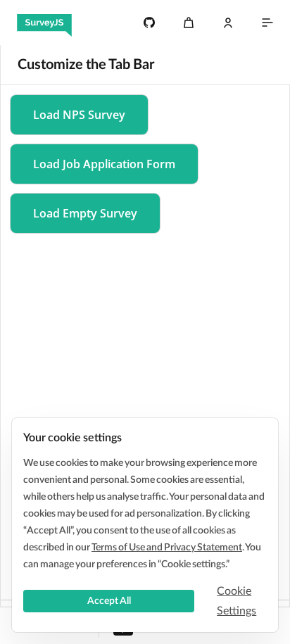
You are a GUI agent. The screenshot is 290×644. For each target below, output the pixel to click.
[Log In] (228, 22)
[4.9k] (149, 22)
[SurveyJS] (44, 22)
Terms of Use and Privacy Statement (167, 548)
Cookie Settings (236, 601)
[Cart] (188, 22)
